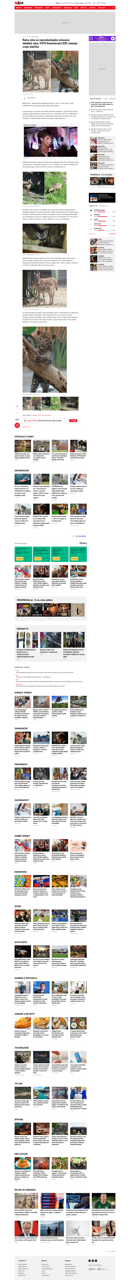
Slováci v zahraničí (74, 933)
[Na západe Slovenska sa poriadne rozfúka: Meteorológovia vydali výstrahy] (60, 702)
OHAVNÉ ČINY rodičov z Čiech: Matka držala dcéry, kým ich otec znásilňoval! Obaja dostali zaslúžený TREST (60, 749)
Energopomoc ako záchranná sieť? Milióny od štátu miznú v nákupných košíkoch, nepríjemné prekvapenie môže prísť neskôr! (78, 893)
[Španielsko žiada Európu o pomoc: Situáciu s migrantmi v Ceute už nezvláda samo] (41, 738)
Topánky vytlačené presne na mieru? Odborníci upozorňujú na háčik (23, 819)
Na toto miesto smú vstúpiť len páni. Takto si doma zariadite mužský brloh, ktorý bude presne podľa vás (22, 1140)
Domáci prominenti (19, 789)
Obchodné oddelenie (70, 1268)
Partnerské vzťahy (103, 195)
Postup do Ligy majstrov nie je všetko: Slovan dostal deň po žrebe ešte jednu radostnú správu (59, 926)
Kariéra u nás (21, 1271)
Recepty (16, 1181)
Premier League (18, 933)
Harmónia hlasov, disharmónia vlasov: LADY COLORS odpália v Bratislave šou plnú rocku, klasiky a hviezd (41, 583)
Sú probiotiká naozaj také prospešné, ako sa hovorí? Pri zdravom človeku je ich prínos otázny (60, 1068)
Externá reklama (45, 1266)
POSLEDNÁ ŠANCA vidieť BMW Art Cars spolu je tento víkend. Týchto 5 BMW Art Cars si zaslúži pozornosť (22, 963)
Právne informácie (22, 1264)
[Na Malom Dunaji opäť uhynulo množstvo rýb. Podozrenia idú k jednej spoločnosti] (23, 1093)
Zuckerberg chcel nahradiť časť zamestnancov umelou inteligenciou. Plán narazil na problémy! (40, 999)
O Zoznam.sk (22, 1261)
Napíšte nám (21, 1273)
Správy (18, 659)
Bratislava (72, 717)
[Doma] (91, 224)
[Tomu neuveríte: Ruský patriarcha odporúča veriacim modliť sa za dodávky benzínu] (78, 738)
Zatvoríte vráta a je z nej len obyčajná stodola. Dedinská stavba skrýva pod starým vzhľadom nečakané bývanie (78, 1140)
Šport (47, 8)
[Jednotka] (91, 219)
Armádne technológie (19, 1074)
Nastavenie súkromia (23, 1268)
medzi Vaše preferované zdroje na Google (44, 420)
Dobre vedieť (17, 589)
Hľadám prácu (73, 1003)
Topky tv (84, 8)
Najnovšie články (22, 667)
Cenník (43, 1271)
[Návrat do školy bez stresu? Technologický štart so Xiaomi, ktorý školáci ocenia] (78, 845)
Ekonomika (68, 8)
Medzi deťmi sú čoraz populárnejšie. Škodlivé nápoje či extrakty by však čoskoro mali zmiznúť (60, 1104)
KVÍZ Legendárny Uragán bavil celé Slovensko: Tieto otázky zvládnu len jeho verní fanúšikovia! (44, 672)
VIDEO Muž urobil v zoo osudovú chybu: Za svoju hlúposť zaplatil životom (22, 456)
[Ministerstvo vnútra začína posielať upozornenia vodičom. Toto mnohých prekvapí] (60, 951)
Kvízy (76, 8)
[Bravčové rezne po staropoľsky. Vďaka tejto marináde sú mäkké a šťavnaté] (23, 1023)
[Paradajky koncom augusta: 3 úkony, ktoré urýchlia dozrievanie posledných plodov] (60, 1163)
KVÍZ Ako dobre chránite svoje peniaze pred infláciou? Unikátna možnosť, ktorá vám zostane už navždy (22, 583)
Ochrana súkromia (22, 1266)
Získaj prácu (54, 1005)
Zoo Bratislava (46, 415)
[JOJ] (91, 215)
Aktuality (35, 1005)
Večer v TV (103, 206)
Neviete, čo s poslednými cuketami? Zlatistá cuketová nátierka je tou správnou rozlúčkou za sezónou (22, 1175)
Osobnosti (35, 787)
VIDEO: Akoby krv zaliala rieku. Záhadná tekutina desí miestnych (40, 1103)
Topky (32, 36)
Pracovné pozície (21, 543)
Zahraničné (28, 8)
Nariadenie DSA (22, 1275)
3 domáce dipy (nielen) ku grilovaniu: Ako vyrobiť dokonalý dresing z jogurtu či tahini (78, 1034)
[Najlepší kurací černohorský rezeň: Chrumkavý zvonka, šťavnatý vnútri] (60, 1023)
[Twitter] (96, 1260)
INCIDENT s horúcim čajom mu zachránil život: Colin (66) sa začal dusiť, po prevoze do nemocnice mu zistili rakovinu (78, 821)
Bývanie (19, 1119)
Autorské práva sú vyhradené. (95, 1265)
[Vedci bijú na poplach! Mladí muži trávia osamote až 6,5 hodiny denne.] (41, 809)
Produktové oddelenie (70, 1266)
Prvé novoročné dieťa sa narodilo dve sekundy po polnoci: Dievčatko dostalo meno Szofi (59, 457)
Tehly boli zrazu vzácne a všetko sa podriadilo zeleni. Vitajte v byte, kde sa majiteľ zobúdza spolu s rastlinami (41, 1140)
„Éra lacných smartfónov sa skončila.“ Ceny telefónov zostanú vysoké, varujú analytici (78, 1068)
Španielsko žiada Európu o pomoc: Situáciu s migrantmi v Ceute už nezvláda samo (41, 748)
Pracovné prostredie (19, 1005)
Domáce (18, 8)
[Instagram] (93, 1260)
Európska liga (36, 931)
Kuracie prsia (54, 1039)
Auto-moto (21, 942)
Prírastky (34, 415)
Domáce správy (23, 692)
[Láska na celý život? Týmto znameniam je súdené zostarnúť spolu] (93, 197)
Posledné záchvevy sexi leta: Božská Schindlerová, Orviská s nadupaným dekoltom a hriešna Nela (59, 785)
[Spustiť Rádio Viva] (102, 37)
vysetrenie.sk (55, 825)
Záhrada (53, 1179)
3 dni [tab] (105, 99)
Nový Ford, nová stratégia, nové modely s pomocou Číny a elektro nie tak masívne (41, 962)
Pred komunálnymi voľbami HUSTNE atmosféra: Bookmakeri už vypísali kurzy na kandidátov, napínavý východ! (49, 681)
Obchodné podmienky (47, 1268)
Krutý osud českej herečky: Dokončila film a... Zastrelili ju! (33, 677)
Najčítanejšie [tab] (95, 99)
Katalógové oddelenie (70, 1271)
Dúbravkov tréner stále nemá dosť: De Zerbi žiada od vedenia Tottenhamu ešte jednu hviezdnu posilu (22, 927)
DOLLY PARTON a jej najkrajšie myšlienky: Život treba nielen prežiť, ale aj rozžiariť (40, 686)
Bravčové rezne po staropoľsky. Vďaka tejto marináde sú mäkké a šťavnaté (22, 1034)
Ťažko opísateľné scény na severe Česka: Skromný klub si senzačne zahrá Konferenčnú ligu (41, 926)
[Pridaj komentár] (17, 406)
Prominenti (39, 8)
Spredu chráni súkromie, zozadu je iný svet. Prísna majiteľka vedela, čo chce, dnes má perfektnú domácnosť (60, 1140)
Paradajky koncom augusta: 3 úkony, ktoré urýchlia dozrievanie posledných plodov (59, 1174)
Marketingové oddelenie (71, 1273)
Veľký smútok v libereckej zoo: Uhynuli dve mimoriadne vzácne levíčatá (41, 457)
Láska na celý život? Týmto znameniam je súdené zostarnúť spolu (105, 198)
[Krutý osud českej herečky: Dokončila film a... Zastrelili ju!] (41, 774)
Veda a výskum (55, 1073)
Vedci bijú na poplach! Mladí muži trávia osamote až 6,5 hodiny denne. (40, 820)
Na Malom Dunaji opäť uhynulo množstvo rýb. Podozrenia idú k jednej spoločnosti (22, 1104)
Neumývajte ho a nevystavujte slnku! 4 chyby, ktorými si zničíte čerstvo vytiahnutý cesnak (78, 1174)
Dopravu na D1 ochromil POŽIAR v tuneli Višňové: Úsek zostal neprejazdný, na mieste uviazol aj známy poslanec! (41, 714)
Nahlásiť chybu (27, 427)
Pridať (74, 420)
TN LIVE (18, 1083)
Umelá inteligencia (37, 1074)
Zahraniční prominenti (75, 789)
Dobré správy (22, 835)
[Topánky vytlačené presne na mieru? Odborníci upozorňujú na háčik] (23, 809)
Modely (34, 967)
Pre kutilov (21, 1153)
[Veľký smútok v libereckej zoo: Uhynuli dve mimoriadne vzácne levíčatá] (41, 446)
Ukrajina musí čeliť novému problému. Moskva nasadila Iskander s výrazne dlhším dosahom (23, 1069)
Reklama (44, 1261)
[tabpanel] (102, 118)
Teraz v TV (93, 206)
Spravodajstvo (68, 1264)
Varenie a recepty (25, 1013)
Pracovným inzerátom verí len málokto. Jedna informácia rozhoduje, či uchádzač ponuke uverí (77, 998)
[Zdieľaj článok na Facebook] (17, 413)
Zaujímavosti (56, 8)
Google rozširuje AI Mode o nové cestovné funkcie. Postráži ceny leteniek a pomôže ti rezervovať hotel (41, 1069)
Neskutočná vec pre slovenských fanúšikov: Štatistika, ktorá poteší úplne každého (59, 582)
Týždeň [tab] (112, 99)
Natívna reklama (45, 1275)
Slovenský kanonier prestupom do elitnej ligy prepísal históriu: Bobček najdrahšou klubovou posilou (78, 927)
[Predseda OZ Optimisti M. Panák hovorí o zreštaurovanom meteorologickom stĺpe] (27, 640)
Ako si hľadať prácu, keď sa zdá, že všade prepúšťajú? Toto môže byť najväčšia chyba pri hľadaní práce (59, 999)
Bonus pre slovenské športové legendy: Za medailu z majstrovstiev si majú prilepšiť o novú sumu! (40, 893)
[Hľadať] (113, 8)
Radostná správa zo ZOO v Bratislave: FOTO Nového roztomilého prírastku (78, 456)
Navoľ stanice (92, 234)
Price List (44, 1273)
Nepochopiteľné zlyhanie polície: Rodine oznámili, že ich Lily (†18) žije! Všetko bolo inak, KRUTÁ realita (23, 749)
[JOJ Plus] (91, 229)
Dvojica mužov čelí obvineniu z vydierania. (49, 651)
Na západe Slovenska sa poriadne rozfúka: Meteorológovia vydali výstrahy (59, 713)
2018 (39, 415)
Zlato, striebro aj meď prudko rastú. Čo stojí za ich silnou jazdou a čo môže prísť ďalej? (59, 892)
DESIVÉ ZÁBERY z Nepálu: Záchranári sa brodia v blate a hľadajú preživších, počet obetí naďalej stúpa (105, 268)
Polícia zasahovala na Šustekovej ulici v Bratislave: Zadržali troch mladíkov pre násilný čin (78, 713)
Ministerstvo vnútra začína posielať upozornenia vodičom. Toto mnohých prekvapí (59, 962)
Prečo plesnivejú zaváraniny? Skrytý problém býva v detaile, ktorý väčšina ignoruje (40, 1174)
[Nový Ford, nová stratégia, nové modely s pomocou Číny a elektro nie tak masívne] (41, 951)
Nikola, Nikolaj (80, 3)
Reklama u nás (45, 1264)
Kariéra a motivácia (26, 978)
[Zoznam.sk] (93, 1269)
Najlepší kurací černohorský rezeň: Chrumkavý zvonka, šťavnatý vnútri (58, 1034)
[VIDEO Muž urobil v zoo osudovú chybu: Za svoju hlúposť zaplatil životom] (23, 446)
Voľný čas (101, 8)
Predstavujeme (73, 967)
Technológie (22, 1047)
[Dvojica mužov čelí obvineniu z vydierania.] (50, 640)
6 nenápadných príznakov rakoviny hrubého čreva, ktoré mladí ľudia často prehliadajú (60, 820)
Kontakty (68, 1261)
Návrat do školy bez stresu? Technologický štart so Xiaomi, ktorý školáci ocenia (77, 856)
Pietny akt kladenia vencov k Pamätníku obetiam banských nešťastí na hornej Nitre (73, 653)
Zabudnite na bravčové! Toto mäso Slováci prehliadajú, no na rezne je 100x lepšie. (40, 1034)
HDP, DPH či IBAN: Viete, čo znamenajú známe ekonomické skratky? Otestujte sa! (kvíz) (22, 892)
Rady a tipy (72, 1039)
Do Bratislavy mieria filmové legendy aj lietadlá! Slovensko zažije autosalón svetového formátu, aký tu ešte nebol (78, 583)
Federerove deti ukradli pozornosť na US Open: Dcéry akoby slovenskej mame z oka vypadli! (77, 784)
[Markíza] (91, 210)
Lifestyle (92, 8)
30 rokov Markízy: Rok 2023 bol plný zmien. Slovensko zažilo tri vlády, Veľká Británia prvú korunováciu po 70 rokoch (78, 1105)
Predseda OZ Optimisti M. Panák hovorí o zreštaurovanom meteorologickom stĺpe (26, 653)
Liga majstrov (55, 931)
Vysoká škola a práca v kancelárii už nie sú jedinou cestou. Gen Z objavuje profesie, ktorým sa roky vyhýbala (23, 999)
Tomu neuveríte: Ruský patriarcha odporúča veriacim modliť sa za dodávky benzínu (77, 748)
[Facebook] (89, 1260)
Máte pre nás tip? (69, 1275)
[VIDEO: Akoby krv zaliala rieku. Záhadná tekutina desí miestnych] (41, 1093)
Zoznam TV (22, 628)
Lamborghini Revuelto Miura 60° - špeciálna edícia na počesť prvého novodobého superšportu (78, 962)
